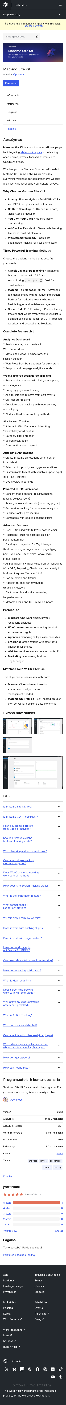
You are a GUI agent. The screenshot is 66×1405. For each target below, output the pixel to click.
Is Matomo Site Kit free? (17, 806)
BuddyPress (12, 1346)
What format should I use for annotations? (15, 906)
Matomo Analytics (31, 152)
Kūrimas (11, 120)
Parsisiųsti (11, 83)
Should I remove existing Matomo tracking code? (17, 839)
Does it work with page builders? (22, 938)
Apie (5, 1274)
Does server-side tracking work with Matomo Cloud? (19, 991)
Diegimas (12, 112)
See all (59, 1230)
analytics (33, 1161)
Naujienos (9, 1280)
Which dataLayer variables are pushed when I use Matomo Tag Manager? (25, 1046)
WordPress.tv (12, 1319)
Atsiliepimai (13, 103)
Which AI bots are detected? (20, 1025)
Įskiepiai (39, 1286)
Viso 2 (60, 1153)
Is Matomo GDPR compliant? (20, 816)
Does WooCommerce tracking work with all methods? (21, 874)
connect (43, 1161)
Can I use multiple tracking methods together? (18, 862)
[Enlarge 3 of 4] (27, 741)
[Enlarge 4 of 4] (58, 760)
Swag (39, 1319)
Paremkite (42, 1313)
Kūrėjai (7, 1313)
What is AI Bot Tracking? (18, 1015)
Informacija (13, 95)
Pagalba (11, 128)
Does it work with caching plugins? (23, 928)
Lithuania (16, 1361)
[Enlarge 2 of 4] (58, 722)
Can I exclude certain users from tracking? (28, 960)
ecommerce (56, 1161)
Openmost (19, 74)
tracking (58, 1167)
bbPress (9, 1341)
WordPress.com (14, 1329)
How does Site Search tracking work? (25, 885)
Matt (7, 1335)
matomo (47, 1167)
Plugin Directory (11, 14)
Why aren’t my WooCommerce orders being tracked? (21, 1003)
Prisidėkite (41, 1302)
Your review (10, 1230)
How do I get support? (16, 1057)
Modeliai (40, 1291)
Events (39, 1307)
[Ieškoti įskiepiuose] (37, 36)
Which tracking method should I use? (25, 851)
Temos (39, 1280)
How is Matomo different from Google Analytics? (18, 827)
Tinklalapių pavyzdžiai (47, 1274)
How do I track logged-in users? (22, 970)
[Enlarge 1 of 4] (27, 722)
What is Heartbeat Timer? (18, 980)
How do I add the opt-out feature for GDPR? (16, 949)
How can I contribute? (16, 1067)
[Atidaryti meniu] (61, 5)
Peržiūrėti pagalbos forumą (19, 1254)
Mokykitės (9, 1302)
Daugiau (7, 1176)
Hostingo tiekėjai (13, 1286)
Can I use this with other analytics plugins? (28, 1035)
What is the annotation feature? (22, 895)
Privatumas (9, 1291)
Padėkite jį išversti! (33, 25)
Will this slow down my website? (22, 918)
